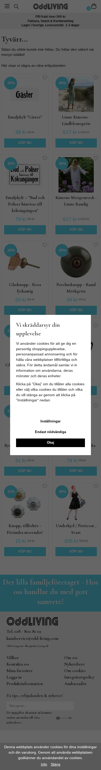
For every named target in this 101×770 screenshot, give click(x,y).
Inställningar (50, 421)
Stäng (55, 764)
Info (44, 764)
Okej (50, 442)
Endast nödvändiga (50, 432)
